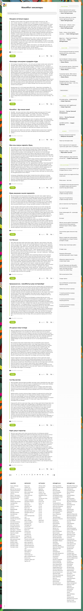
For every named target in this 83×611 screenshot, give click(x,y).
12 (42, 474)
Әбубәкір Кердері (57, 509)
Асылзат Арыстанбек (58, 504)
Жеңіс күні (27, 518)
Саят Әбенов (70, 542)
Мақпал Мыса (70, 492)
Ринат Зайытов (71, 536)
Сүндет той (41, 492)
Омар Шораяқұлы (71, 528)
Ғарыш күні (27, 504)
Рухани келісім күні (29, 539)
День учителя (28, 537)
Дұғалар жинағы (14, 528)
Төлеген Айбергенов (72, 558)
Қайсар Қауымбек (57, 569)
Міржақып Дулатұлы (72, 515)
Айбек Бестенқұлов (58, 506)
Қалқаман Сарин (57, 565)
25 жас (40, 506)
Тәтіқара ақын (70, 553)
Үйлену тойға (42, 486)
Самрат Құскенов (65, 101)
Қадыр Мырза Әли (57, 567)
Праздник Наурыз (29, 501)
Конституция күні (29, 528)
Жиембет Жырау (57, 545)
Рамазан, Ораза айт (30, 559)
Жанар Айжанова (57, 537)
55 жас (40, 512)
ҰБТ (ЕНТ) (12, 534)
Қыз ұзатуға (42, 487)
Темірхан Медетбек (72, 554)
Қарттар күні (28, 534)
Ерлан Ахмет (56, 581)
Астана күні (27, 526)
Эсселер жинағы (14, 517)
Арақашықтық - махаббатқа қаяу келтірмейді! (26, 284)
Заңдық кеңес (13, 540)
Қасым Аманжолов (58, 572)
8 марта (26, 498)
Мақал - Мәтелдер (15, 495)
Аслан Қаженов (57, 500)
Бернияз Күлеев (57, 526)
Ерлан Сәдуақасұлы (58, 584)
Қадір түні (41, 522)
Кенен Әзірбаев (57, 561)
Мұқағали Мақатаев (72, 514)
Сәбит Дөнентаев (71, 544)
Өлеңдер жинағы (14, 512)
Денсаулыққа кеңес (15, 539)
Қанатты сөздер (14, 533)
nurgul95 (43, 56)
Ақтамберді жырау (57, 495)
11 (40, 474)
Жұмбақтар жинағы (15, 497)
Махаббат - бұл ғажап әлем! (19, 109)
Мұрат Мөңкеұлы (71, 500)
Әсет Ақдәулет (56, 512)
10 (37, 474)
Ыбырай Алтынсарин (72, 598)
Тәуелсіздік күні (28, 554)
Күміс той (41, 503)
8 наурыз (27, 497)
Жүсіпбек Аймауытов (58, 553)
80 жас (40, 518)
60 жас (40, 514)
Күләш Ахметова (57, 562)
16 (47, 474)
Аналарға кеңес (14, 547)
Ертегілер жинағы (15, 525)
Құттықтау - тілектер (15, 529)
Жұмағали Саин (57, 548)
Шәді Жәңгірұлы (71, 578)
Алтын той (41, 501)
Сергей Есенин (71, 545)
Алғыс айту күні (28, 495)
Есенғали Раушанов (58, 575)
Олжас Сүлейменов (72, 529)
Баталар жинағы (14, 523)
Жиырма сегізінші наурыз (19, 19)
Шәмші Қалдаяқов (71, 583)
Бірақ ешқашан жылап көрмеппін (22, 193)
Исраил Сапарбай (57, 559)
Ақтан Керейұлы (57, 492)
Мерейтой (41, 490)
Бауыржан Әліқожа (58, 518)
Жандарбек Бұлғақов (58, 539)
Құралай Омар (56, 573)
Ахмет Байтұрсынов (58, 487)
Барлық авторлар (64, 90)
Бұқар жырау (56, 533)
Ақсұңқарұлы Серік (58, 497)
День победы (28, 520)
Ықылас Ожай (70, 600)
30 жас (40, 508)
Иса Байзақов (56, 554)
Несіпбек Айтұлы (71, 520)
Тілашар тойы (42, 493)
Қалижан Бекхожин (58, 570)
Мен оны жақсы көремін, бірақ (21, 145)
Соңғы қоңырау (29, 522)
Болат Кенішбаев (57, 531)
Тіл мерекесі (28, 533)
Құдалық (41, 489)
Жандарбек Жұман (57, 540)
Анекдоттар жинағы (15, 518)
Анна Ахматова (57, 508)
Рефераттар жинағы (15, 501)
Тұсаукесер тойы (43, 498)
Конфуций (64, 54)
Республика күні (29, 540)
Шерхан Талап (70, 584)
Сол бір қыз (13, 240)
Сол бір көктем (15, 380)
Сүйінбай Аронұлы (71, 540)
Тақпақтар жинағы (15, 490)
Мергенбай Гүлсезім (66, 152)
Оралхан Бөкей (71, 533)
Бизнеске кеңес (14, 537)
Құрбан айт (27, 561)
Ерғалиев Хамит (57, 583)
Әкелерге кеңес (14, 545)
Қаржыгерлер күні (29, 545)
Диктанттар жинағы (15, 489)
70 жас (40, 517)
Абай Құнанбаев (57, 486)
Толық (12, 56)
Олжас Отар (70, 531)
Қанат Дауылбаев (57, 564)
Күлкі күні (27, 503)
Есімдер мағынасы (15, 526)
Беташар (41, 500)
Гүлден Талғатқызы (72, 158)
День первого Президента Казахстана (28, 551)
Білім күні (27, 529)
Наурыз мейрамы (29, 500)
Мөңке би (69, 506)
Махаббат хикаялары (15, 531)
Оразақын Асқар (71, 534)
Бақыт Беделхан (57, 514)
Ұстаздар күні (28, 536)
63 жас (40, 515)
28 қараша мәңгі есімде (18, 328)
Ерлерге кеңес (14, 542)
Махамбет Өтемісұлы (72, 486)
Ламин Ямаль (65, 62)
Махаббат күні (28, 506)
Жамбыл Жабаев (57, 536)
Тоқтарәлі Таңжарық (72, 556)
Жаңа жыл (27, 486)
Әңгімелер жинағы (15, 522)
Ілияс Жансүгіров (71, 601)
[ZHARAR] (4, 4)
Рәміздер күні (28, 525)
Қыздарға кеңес (14, 544)
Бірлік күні (27, 508)
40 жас (40, 509)
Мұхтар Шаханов (71, 517)
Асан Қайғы (56, 498)
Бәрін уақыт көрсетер (17, 431)
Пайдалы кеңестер (15, 536)
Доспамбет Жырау (57, 534)
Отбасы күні (28, 531)
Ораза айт (41, 520)
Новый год (27, 487)
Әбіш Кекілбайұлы (57, 511)
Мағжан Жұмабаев (72, 487)
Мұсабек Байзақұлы (72, 501)
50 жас (40, 511)
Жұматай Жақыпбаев (58, 547)
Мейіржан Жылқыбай (67, 136)
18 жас (40, 504)
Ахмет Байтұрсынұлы (67, 13)
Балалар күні (28, 523)
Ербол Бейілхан (57, 576)
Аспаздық (12, 520)
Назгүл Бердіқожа (71, 518)
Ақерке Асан (56, 493)
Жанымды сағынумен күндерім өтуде (23, 61)
